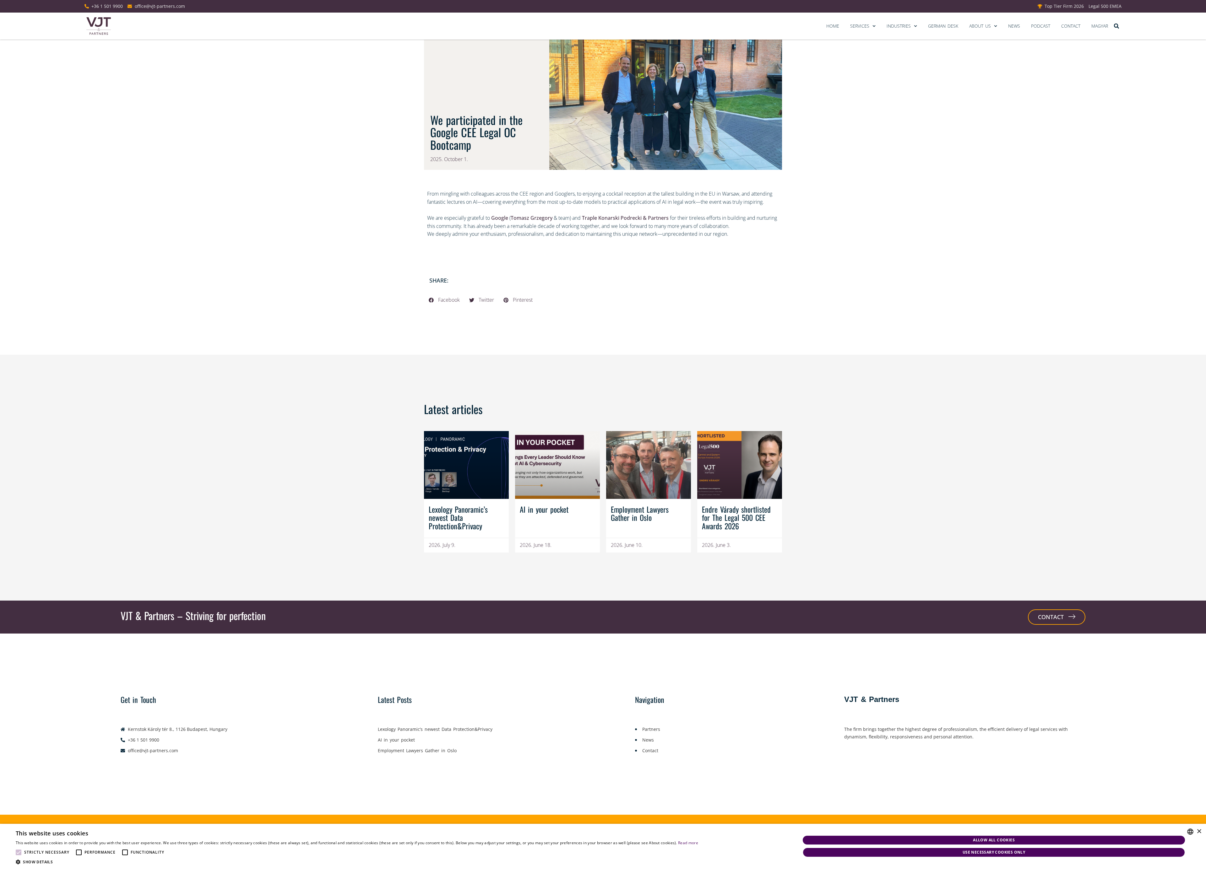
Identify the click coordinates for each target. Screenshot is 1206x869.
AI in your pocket (544, 509)
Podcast (1040, 26)
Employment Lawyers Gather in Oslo (640, 513)
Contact (1070, 26)
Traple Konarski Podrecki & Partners (625, 217)
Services (859, 26)
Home (832, 26)
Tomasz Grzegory (531, 217)
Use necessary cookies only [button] (994, 852)
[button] (1116, 26)
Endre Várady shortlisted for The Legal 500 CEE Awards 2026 (736, 518)
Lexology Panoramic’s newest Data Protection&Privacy (458, 518)
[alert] (603, 846)
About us (980, 26)
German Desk (943, 26)
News (1014, 26)
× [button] (1199, 831)
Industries (899, 26)
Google (499, 217)
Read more (688, 842)
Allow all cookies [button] (994, 840)
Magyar (1099, 26)
